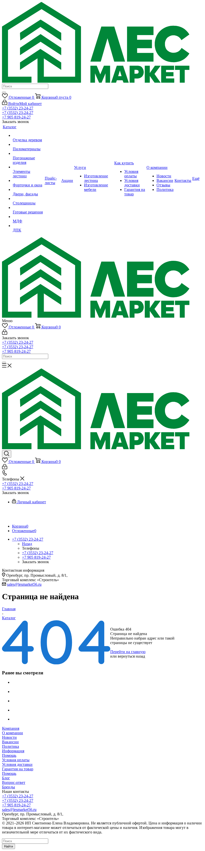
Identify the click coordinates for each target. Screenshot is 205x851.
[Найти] (4, 92)
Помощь (9, 755)
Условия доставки (17, 764)
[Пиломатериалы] (28, 144)
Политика (10, 746)
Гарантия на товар (17, 769)
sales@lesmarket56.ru (24, 584)
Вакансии (10, 742)
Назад (27, 544)
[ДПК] (28, 225)
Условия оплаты (16, 760)
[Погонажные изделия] (28, 153)
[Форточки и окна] (28, 180)
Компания (10, 728)
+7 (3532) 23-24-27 (17, 108)
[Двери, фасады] (28, 189)
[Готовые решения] (28, 207)
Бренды (8, 787)
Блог (6, 778)
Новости (9, 737)
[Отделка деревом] (28, 135)
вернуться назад (131, 656)
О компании (12, 733)
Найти (8, 846)
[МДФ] (28, 216)
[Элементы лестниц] (28, 167)
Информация (13, 751)
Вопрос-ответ (13, 782)
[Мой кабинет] (4, 333)
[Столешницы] (28, 198)
